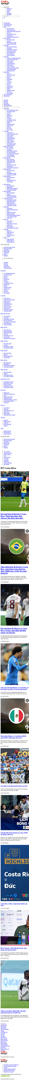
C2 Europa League (11, 120)
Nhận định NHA (11, 162)
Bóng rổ (9, 230)
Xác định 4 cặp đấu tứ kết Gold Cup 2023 (14, 786)
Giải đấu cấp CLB (8, 198)
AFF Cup (9, 91)
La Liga (9, 41)
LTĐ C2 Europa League (13, 68)
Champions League (11, 199)
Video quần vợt (10, 235)
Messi (5, 254)
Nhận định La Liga (11, 42)
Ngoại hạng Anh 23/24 (9, 247)
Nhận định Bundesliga (12, 188)
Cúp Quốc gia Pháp (11, 197)
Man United (7, 251)
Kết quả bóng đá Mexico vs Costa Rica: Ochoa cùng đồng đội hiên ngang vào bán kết (14, 630)
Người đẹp (6, 250)
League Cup (10, 35)
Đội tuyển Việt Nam (12, 46)
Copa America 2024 (12, 216)
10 (4, 17)
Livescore (6, 56)
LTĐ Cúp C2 (10, 142)
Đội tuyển (6, 206)
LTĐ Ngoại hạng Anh (12, 59)
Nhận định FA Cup (11, 34)
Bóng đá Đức (7, 184)
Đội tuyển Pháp (10, 192)
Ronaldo (6, 255)
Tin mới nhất (7, 23)
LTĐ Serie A (10, 62)
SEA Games (10, 93)
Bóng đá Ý (3, 1042)
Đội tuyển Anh (10, 28)
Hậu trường (6, 96)
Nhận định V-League (12, 49)
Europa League (10, 202)
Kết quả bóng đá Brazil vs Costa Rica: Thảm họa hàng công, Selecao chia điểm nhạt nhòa (13, 516)
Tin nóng (6, 100)
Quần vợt (9, 233)
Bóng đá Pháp (7, 191)
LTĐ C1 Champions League (14, 58)
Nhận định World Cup (12, 209)
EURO (8, 89)
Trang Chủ (3, 1023)
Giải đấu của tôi (11, 70)
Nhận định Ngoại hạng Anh (13, 31)
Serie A (8, 77)
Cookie (5, 1067)
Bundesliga (9, 79)
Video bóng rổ (10, 232)
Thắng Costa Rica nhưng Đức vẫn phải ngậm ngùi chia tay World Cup (13, 1011)
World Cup (9, 87)
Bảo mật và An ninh (9, 1071)
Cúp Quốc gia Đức (11, 190)
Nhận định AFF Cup (12, 223)
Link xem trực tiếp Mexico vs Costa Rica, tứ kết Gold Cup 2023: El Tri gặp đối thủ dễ (14, 688)
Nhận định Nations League (13, 215)
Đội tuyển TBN (11, 39)
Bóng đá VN (4, 1037)
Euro (8, 211)
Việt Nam (6, 45)
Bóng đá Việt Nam (8, 146)
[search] (19, 16)
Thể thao (6, 229)
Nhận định (6, 72)
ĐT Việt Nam (10, 148)
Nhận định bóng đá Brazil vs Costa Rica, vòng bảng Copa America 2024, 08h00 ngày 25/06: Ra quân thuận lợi (14, 570)
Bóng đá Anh (7, 157)
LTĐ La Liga (10, 60)
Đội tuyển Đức (10, 185)
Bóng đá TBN (7, 169)
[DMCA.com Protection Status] (5, 1076)
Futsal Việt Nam (11, 55)
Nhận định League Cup (12, 37)
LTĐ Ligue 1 (10, 65)
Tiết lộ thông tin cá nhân (10, 1069)
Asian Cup (9, 225)
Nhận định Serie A (11, 180)
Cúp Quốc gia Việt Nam (13, 153)
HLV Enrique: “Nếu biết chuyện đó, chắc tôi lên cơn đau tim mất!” (14, 949)
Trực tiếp (6, 102)
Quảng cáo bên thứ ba (9, 1070)
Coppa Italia (10, 181)
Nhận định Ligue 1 (11, 195)
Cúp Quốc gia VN (11, 51)
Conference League (11, 205)
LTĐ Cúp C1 (10, 132)
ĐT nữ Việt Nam (11, 152)
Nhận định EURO (11, 212)
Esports (8, 236)
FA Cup (9, 32)
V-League (9, 48)
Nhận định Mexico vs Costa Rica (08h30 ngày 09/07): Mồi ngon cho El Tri (13, 737)
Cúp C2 (9, 83)
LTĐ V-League (10, 66)
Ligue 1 (9, 80)
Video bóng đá (10, 239)
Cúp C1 (9, 73)
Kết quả (6, 101)
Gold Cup (9, 218)
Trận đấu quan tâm (11, 69)
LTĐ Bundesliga (11, 63)
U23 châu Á (10, 221)
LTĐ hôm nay (4, 1032)
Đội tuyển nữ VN (11, 52)
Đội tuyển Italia (10, 177)
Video (5, 237)
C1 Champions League (12, 110)
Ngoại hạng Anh (8, 24)
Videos (2, 1030)
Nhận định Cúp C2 (11, 204)
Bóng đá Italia (7, 176)
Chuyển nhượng (8, 94)
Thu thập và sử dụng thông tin (11, 1064)
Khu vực (6, 219)
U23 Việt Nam (10, 53)
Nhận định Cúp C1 (11, 201)
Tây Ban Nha (7, 38)
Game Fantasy (7, 25)
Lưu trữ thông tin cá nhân (10, 1066)
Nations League (11, 90)
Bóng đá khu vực (5, 1049)
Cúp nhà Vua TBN (11, 44)
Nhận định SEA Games (12, 228)
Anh (5, 27)
